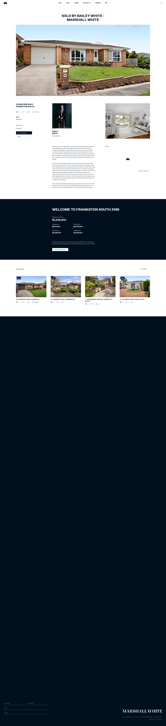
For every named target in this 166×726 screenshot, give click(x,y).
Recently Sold (20, 269)
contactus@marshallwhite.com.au (13, 719)
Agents (98, 3)
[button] (127, 159)
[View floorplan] (147, 93)
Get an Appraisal (22, 133)
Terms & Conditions (127, 717)
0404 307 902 (56, 136)
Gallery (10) (19, 125)
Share (19, 136)
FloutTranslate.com (158, 719)
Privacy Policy (136, 717)
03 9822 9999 (8, 717)
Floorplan (18, 128)
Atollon (160, 717)
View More (144, 269)
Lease (76, 3)
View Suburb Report (59, 249)
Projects (87, 3)
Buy (60, 3)
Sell (68, 3)
